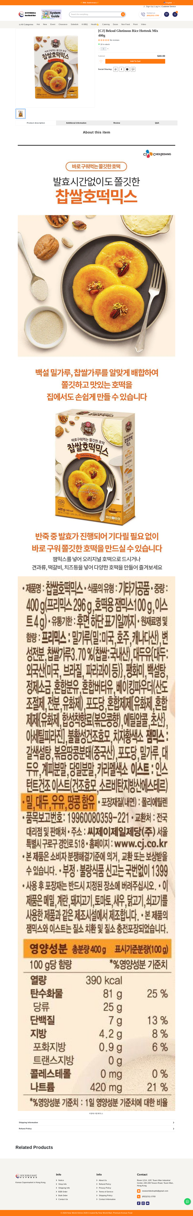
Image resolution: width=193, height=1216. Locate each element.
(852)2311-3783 (153, 15)
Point (135, 24)
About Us (102, 1180)
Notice (61, 1180)
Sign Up (149, 6)
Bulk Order (63, 1195)
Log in (157, 6)
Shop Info (62, 1184)
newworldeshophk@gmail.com (155, 1191)
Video (143, 24)
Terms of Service (105, 1192)
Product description (36, 123)
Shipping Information (28, 1122)
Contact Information (107, 1199)
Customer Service (169, 6)
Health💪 (95, 24)
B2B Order (62, 1192)
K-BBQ (85, 24)
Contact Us (63, 1199)
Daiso (115, 24)
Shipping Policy (105, 1195)
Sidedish (74, 24)
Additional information (76, 123)
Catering (106, 24)
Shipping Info (64, 1188)
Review (116, 123)
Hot (38, 24)
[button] (104, 40)
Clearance (63, 24)
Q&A (157, 123)
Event (52, 24)
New (45, 24)
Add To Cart (135, 61)
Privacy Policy (104, 1188)
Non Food (125, 24)
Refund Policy (25, 1129)
